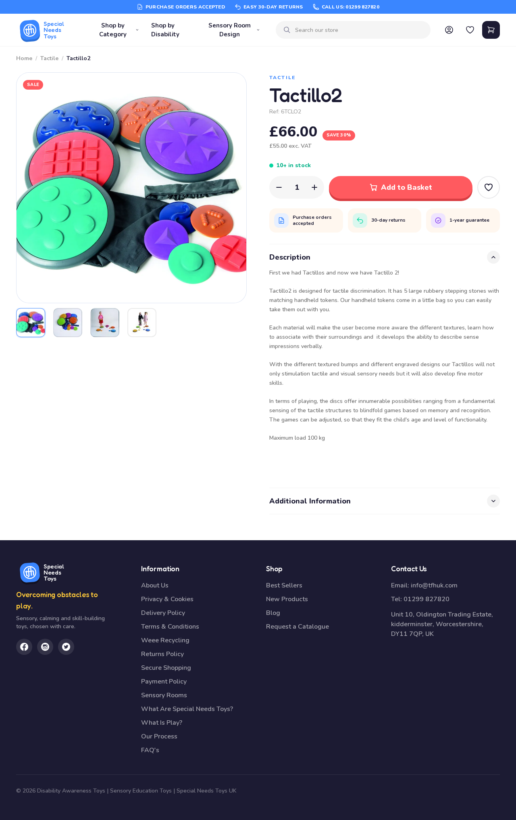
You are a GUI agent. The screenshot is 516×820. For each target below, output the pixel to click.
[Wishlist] (470, 30)
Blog (273, 612)
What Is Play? (161, 722)
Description (289, 257)
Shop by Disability (165, 30)
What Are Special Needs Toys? (187, 709)
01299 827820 (426, 599)
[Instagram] (45, 647)
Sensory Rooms (164, 695)
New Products (287, 599)
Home (24, 58)
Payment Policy (164, 681)
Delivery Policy (163, 612)
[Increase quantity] (314, 187)
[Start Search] (287, 30)
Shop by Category (113, 30)
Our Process (159, 736)
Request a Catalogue (297, 626)
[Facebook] (24, 647)
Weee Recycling (165, 640)
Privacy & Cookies (167, 599)
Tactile (49, 58)
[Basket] (491, 30)
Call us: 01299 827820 (350, 7)
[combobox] (359, 30)
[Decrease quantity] (279, 187)
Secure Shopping (166, 667)
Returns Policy (162, 654)
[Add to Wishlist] (488, 187)
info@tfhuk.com (434, 585)
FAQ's (150, 750)
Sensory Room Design (229, 30)
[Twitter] (66, 647)
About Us (155, 585)
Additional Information (310, 501)
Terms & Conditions (170, 626)
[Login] (449, 30)
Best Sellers (284, 585)
